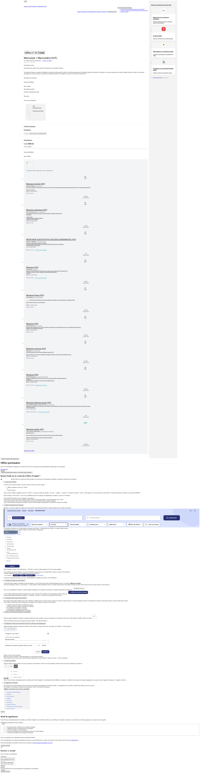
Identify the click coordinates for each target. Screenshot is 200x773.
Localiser (134, 10)
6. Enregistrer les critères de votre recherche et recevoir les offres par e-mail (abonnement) (24, 623)
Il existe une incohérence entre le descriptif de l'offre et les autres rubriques (25, 731)
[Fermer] (1, 713)
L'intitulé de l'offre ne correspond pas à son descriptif (20, 728)
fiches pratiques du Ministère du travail (42, 742)
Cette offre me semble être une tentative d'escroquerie (20, 732)
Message (3, 765)
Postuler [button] (35, 6)
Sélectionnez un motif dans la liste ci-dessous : (12, 722)
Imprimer (132, 9)
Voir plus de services (157, 77)
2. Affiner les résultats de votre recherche (13, 505)
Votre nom (12, 759)
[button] (92, 11)
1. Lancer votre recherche (10, 482)
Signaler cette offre (124, 11)
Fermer (2, 470)
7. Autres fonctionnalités (9, 660)
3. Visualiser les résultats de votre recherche (14, 580)
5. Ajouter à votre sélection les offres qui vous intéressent (17, 612)
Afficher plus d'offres (29, 450)
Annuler (3, 745)
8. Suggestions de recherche (10, 682)
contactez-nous (74, 740)
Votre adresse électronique (7, 762)
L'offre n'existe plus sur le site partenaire (17, 730)
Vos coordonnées (5, 759)
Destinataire (3, 756)
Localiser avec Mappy (47, 60)
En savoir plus (4, 469)
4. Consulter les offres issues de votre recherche (15, 598)
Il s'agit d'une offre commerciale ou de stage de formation (21, 727)
